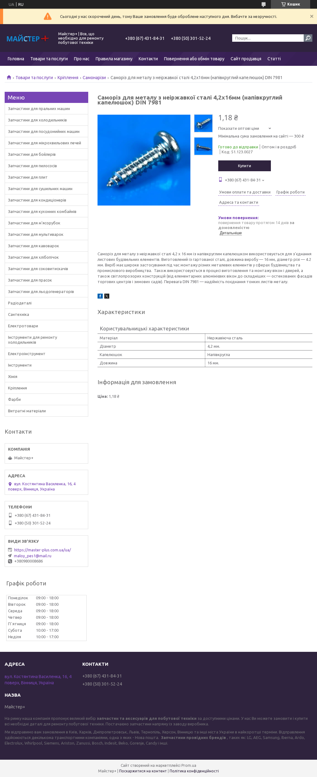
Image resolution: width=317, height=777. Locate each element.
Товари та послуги (49, 58)
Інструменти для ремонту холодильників (32, 339)
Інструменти (20, 365)
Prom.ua (188, 765)
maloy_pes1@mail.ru (32, 556)
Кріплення (68, 77)
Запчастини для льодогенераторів (41, 291)
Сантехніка (18, 314)
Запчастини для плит (28, 177)
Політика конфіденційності (194, 771)
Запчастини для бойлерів (32, 154)
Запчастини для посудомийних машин (44, 131)
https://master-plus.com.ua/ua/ (42, 550)
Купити (244, 165)
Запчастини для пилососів (32, 165)
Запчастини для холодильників (37, 120)
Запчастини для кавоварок (33, 246)
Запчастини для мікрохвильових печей (44, 143)
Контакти (148, 58)
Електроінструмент (27, 353)
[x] (106, 297)
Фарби (14, 399)
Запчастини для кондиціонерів (37, 200)
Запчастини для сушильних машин (40, 188)
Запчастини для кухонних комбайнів (42, 211)
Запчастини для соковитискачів (38, 268)
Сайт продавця (246, 58)
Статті (274, 58)
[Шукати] (308, 38)
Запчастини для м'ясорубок (34, 223)
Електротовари (23, 326)
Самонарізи (94, 77)
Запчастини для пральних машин (39, 108)
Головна (16, 58)
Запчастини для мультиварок (35, 234)
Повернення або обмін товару (194, 58)
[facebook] (100, 297)
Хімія (12, 376)
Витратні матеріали (27, 411)
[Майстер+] (28, 38)
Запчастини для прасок (30, 280)
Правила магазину (114, 58)
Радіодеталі (20, 303)
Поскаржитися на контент (143, 771)
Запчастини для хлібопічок (33, 257)
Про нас (81, 58)
